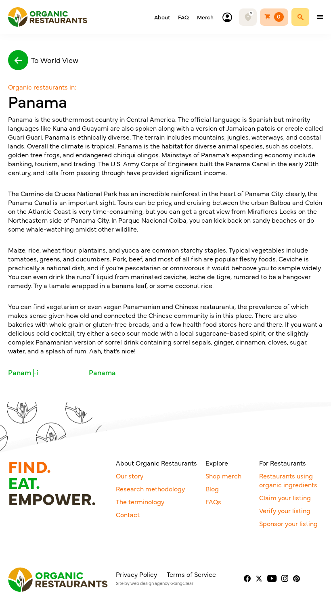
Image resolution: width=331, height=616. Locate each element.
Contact (128, 514)
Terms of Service (191, 574)
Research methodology (150, 488)
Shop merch (223, 475)
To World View (54, 60)
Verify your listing (284, 510)
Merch (205, 17)
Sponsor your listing (288, 523)
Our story (129, 475)
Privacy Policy (136, 574)
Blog (212, 488)
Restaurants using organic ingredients (288, 480)
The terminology (140, 501)
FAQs (213, 501)
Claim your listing (285, 497)
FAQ (183, 17)
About (162, 17)
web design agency (150, 583)
